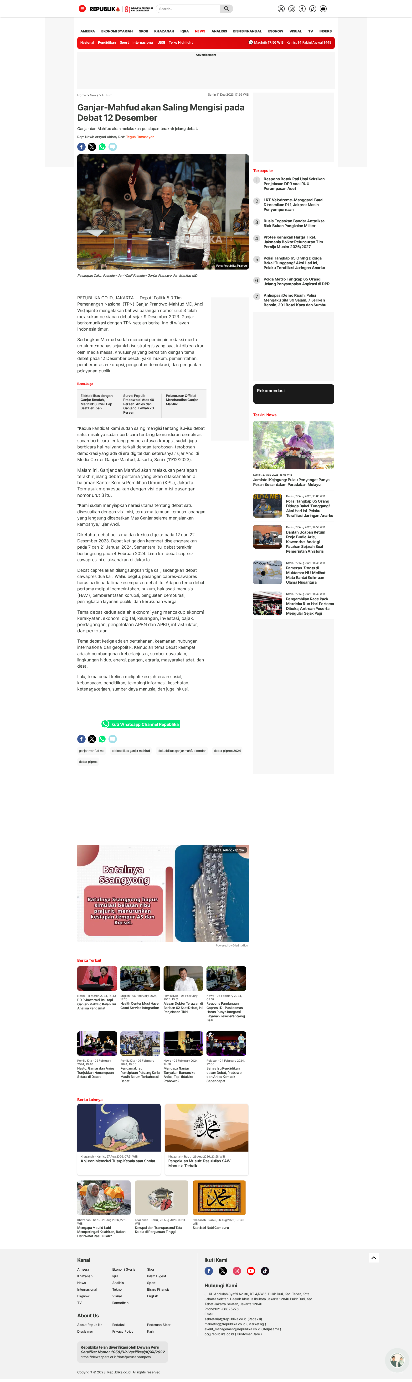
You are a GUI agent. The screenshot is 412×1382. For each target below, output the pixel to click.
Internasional (143, 42)
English (152, 1296)
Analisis (118, 1283)
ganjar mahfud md (91, 751)
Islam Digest (156, 1276)
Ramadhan (120, 1303)
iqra (184, 31)
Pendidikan (107, 42)
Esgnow (83, 1296)
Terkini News (265, 414)
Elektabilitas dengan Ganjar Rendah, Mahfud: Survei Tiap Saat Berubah (97, 402)
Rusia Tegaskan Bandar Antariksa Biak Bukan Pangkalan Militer (294, 223)
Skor (150, 1269)
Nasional (87, 42)
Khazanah (84, 1276)
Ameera (83, 1269)
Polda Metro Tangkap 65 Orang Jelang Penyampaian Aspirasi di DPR (297, 281)
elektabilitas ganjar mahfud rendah (182, 751)
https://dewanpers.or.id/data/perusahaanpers (116, 1357)
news (200, 31)
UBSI (161, 42)
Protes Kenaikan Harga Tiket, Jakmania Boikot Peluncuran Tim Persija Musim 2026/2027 (293, 242)
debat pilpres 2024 (227, 751)
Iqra (115, 1276)
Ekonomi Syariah (117, 31)
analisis (219, 31)
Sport (124, 42)
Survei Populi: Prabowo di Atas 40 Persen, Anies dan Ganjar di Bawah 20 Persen (138, 404)
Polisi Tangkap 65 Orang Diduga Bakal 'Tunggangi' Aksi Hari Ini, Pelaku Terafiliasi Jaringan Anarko (294, 263)
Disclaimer (85, 1331)
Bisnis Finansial (247, 31)
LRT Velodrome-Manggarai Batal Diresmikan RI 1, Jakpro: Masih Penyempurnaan (293, 204)
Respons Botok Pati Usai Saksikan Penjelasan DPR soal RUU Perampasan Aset (294, 184)
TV (310, 31)
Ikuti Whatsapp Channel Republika (144, 724)
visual (295, 31)
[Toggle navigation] (82, 8)
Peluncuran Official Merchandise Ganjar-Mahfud (183, 400)
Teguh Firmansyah (140, 137)
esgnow (275, 31)
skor (143, 31)
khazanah (164, 31)
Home (81, 95)
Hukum (107, 95)
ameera (87, 31)
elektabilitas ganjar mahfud (131, 751)
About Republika (90, 1325)
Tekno (117, 1289)
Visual (117, 1296)
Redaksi (118, 1325)
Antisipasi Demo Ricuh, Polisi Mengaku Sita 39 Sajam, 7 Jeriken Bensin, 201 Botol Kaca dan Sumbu (295, 300)
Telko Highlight (181, 42)
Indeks (325, 31)
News (94, 95)
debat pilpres (88, 762)
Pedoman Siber (158, 1325)
